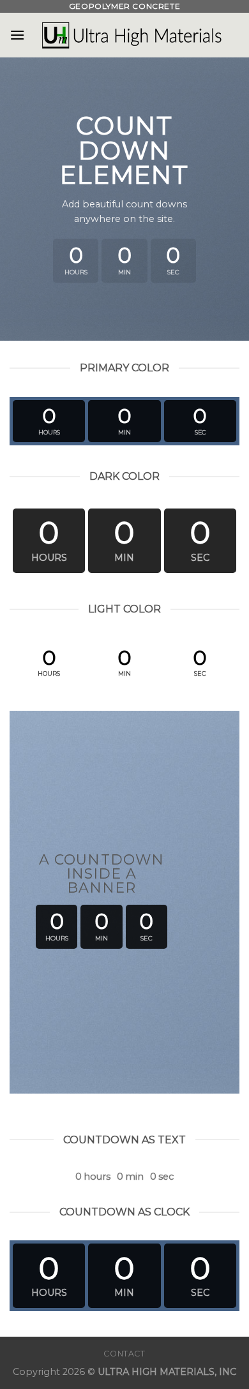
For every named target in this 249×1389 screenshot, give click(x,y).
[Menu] (17, 34)
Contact (124, 1353)
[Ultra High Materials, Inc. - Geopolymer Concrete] (132, 35)
